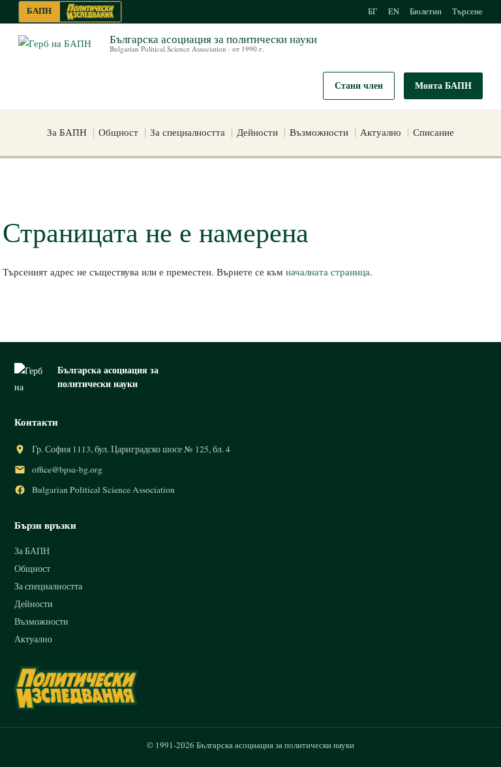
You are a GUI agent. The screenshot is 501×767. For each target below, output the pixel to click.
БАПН (39, 10)
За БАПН (67, 131)
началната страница (328, 271)
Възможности (319, 131)
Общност (118, 131)
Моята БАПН (443, 85)
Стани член (359, 85)
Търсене (467, 11)
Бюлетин (426, 11)
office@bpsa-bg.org (67, 469)
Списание (433, 131)
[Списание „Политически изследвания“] (90, 11)
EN (393, 11)
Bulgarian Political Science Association (103, 489)
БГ (373, 11)
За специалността (187, 131)
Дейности (257, 131)
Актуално (380, 131)
